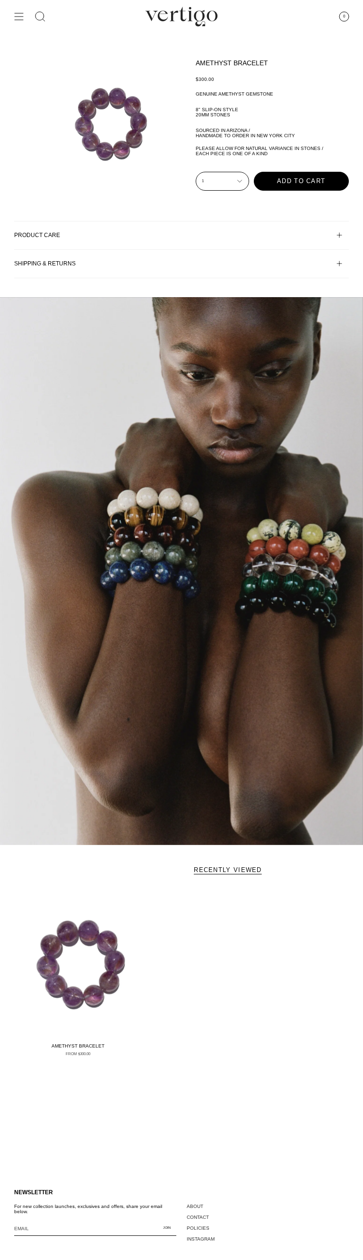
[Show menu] (18, 16)
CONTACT (198, 1217)
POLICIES (198, 1228)
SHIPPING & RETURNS (45, 263)
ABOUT (195, 1206)
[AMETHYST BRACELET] (77, 962)
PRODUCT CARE (37, 235)
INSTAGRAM (201, 1239)
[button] (40, 16)
